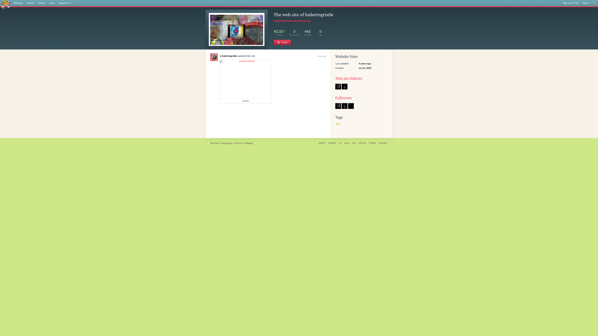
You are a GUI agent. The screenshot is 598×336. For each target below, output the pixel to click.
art (337, 124)
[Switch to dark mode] (594, 3)
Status (362, 143)
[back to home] (5, 4)
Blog (347, 143)
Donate (332, 143)
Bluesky (249, 142)
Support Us (64, 3)
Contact (383, 143)
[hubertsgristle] (214, 57)
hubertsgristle (229, 56)
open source (227, 142)
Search (30, 3)
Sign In (585, 3)
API (354, 143)
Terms (372, 143)
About (322, 143)
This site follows (348, 79)
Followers (343, 98)
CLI (340, 143)
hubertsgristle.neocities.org (292, 21)
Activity (41, 3)
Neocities (214, 142)
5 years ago (321, 56)
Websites (18, 3)
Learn (52, 3)
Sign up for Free (571, 3)
